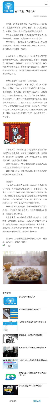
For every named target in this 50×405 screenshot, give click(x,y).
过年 (17, 88)
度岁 (4, 88)
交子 (17, 203)
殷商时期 (19, 35)
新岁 (32, 85)
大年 (26, 85)
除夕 (10, 49)
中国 (4, 38)
